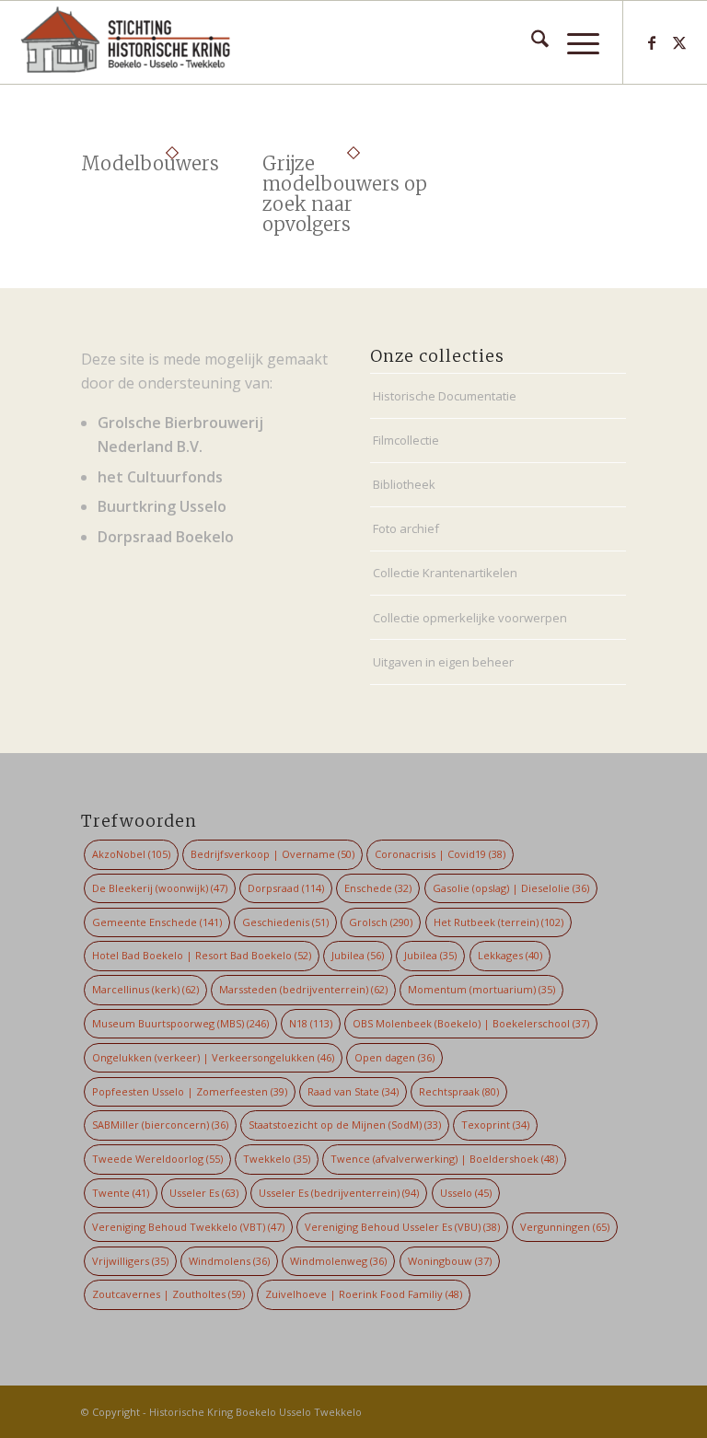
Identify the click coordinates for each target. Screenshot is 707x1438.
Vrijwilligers (130, 1261)
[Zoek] (531, 42)
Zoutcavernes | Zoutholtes (168, 1294)
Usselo (466, 1193)
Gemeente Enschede (157, 922)
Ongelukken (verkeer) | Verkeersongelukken (213, 1057)
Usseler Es (203, 1193)
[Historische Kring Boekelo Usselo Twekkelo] (126, 42)
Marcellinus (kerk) (145, 989)
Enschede (377, 888)
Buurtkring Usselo (162, 506)
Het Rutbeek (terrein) (498, 922)
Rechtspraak (459, 1091)
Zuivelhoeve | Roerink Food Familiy (363, 1294)
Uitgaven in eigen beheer (443, 662)
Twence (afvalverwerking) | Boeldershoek (444, 1158)
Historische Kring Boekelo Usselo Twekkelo (255, 1412)
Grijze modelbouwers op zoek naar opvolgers (344, 194)
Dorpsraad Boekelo (166, 537)
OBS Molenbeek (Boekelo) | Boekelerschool (471, 1023)
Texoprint (495, 1124)
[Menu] (574, 42)
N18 (310, 1023)
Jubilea (357, 955)
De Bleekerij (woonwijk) (159, 888)
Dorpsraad (286, 888)
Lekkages (510, 955)
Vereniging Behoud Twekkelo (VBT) (188, 1227)
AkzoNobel (131, 854)
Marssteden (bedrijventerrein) (303, 989)
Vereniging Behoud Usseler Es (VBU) (402, 1227)
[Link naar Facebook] (652, 42)
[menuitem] (531, 42)
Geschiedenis (285, 922)
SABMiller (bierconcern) (160, 1124)
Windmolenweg (338, 1261)
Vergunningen (564, 1227)
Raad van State (353, 1091)
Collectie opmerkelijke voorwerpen (470, 617)
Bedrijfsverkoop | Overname (272, 854)
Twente (120, 1193)
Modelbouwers (150, 163)
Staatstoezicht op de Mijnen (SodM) (345, 1124)
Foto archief (406, 528)
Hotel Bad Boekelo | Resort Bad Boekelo (201, 955)
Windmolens (229, 1261)
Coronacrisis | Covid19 (440, 854)
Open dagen (394, 1057)
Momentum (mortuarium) (481, 989)
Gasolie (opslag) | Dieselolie (511, 888)
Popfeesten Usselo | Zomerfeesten (189, 1091)
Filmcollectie (406, 440)
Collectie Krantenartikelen (445, 572)
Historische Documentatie (444, 396)
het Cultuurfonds (160, 477)
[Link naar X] (679, 42)
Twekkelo (276, 1158)
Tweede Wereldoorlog (157, 1158)
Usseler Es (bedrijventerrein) (339, 1193)
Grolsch (380, 922)
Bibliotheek (404, 484)
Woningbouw (450, 1261)
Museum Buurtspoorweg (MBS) (180, 1023)
